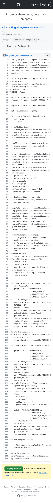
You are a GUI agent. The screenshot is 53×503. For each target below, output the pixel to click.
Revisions (23, 46)
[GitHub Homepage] (18, 496)
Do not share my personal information (26, 492)
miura (5, 27)
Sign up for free (14, 468)
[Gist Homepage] (18, 4)
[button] (38, 40)
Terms (6, 487)
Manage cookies (30, 489)
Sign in (34, 4)
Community (38, 487)
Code (9, 46)
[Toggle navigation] (3, 4)
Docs (47, 487)
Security (22, 487)
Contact (19, 489)
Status (29, 487)
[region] (26, 259)
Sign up (46, 4)
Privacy (14, 487)
